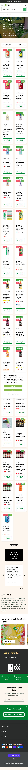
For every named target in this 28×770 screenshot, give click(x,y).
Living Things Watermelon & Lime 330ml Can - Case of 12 (7, 66)
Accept (13, 386)
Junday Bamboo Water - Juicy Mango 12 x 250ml (20, 405)
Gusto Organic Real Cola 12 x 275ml (19, 364)
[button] (2, 5)
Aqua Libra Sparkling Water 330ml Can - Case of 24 (20, 163)
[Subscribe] (22, 700)
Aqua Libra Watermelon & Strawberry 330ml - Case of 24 (20, 129)
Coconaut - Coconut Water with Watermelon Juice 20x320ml (20, 263)
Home (4, 14)
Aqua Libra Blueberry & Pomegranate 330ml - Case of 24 (19, 195)
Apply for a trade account (14, 714)
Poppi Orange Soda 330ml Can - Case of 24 (20, 499)
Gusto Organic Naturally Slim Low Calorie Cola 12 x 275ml (20, 333)
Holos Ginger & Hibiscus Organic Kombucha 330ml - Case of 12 (7, 467)
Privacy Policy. (13, 382)
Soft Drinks (9, 14)
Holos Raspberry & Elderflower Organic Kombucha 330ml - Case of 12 (20, 467)
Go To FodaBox (9, 657)
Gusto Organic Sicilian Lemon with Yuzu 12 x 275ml (19, 296)
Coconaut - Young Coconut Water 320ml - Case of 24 (7, 263)
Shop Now (8, 641)
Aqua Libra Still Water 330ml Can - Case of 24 (7, 162)
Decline (13, 390)
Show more (14, 545)
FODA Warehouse (11, 763)
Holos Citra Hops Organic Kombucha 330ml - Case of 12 (20, 435)
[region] (14, 575)
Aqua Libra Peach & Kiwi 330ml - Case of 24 (7, 194)
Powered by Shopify (19, 763)
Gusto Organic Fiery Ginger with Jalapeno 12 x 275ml (6, 296)
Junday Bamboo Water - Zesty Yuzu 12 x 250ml (7, 405)
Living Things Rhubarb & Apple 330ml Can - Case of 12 (7, 98)
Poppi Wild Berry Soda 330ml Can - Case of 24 (7, 530)
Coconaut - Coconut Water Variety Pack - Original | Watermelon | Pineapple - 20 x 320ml (7, 230)
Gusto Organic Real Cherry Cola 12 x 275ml (6, 332)
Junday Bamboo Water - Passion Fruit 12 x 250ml (7, 436)
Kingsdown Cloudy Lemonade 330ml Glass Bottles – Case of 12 (7, 131)
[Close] (26, 707)
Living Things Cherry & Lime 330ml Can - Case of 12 (19, 98)
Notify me (8, 412)
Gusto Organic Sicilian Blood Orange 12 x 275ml (6, 365)
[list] (14, 678)
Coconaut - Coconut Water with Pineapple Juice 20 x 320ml (20, 227)
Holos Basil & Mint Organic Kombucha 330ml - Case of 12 (7, 500)
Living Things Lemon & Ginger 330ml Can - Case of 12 (20, 66)
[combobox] (14, 9)
